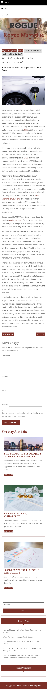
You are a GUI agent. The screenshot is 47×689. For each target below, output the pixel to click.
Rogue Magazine (23, 35)
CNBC (25, 158)
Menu (7, 2)
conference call (15, 220)
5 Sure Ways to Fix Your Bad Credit (22, 571)
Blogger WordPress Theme (16, 685)
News (20, 51)
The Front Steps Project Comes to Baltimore (23, 455)
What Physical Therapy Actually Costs (18, 637)
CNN (26, 130)
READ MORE (8, 475)
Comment (6, 356)
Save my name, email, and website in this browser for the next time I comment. (22, 415)
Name (5, 376)
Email (5, 390)
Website (5, 405)
